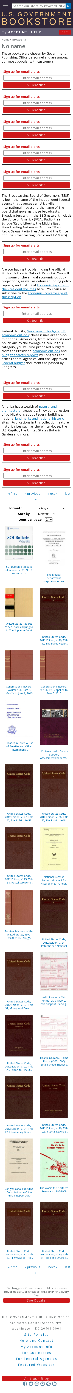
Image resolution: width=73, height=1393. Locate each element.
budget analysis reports (20, 355)
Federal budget (13, 363)
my (15, 32)
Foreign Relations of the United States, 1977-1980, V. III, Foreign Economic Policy (19, 934)
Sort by (24, 514)
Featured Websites (36, 1365)
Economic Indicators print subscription (35, 295)
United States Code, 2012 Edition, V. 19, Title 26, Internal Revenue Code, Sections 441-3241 (54, 1128)
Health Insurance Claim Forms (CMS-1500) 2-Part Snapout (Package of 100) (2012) (54, 1001)
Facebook (25, 1384)
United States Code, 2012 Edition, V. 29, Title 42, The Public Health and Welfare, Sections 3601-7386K (54, 640)
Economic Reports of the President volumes (35, 287)
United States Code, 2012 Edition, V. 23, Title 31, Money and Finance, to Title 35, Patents (19, 1005)
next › (52, 493)
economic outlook (46, 351)
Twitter (31, 1384)
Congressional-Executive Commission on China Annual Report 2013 (19, 1192)
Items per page (30, 519)
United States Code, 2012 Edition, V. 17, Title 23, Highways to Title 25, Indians (19, 1254)
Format (15, 508)
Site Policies (36, 1334)
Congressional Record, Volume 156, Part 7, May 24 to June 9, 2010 (19, 690)
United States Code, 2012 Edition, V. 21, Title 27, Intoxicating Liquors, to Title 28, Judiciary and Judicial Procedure (19, 1129)
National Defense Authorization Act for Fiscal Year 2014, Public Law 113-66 (54, 880)
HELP (36, 32)
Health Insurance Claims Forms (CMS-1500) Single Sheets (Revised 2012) (54, 1061)
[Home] (36, 24)
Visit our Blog (36, 1378)
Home (5, 39)
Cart (65, 32)
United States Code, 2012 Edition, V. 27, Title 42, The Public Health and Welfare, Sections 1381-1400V (19, 817)
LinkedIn (54, 1384)
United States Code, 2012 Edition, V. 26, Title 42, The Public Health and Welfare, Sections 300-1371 (54, 817)
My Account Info (36, 1347)
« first (12, 493)
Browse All (19, 39)
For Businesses (36, 1353)
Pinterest (48, 1384)
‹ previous (32, 493)
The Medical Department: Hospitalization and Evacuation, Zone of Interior (54, 578)
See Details (36, 1300)
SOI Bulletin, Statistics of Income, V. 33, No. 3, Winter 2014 (19, 570)
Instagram (37, 1384)
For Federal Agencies (36, 1359)
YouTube (42, 1384)
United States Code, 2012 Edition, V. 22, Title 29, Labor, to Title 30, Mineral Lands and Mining (19, 1066)
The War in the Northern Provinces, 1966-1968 (54, 1189)
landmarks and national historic (39, 418)
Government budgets (43, 331)
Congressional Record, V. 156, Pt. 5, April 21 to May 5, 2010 (54, 690)
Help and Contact (36, 1340)
